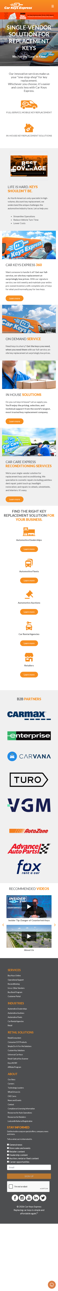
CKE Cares (12, 1126)
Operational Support (16, 1009)
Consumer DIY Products (17, 1072)
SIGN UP (29, 1205)
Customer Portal (14, 1026)
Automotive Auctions (16, 1043)
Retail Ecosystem (14, 1067)
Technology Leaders (16, 1117)
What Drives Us (14, 1121)
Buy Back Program (15, 1022)
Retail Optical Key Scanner (18, 1088)
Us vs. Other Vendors (16, 1018)
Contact (11, 1134)
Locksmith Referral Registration (20, 1151)
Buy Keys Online (14, 1005)
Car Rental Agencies (16, 1051)
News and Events (14, 1130)
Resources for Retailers (17, 1147)
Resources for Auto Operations (20, 1142)
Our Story (11, 1109)
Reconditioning (14, 1013)
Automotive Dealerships (17, 1038)
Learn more (14, 298)
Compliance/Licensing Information (21, 1138)
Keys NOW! (12, 1092)
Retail (10, 1055)
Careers (11, 1113)
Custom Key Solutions (16, 1080)
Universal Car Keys (15, 1084)
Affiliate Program (14, 1097)
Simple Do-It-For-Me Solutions (19, 1076)
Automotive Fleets (15, 1047)
